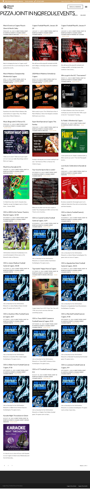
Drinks (44, 274)
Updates (75, 15)
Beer (56, 15)
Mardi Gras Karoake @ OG (12, 167)
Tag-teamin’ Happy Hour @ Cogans (44, 269)
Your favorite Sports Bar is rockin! (43, 170)
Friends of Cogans (77, 34)
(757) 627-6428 (40, 1)
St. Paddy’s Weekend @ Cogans (72, 120)
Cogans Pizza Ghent (65, 1)
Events (47, 15)
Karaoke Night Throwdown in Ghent (15, 416)
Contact (65, 15)
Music (11, 173)
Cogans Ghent (21, 32)
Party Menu (39, 15)
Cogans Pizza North (76, 1)
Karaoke (64, 174)
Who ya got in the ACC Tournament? (73, 75)
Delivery (83, 15)
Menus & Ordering (75, 6)
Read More (23, 34)
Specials (16, 34)
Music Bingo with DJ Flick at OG (14, 122)
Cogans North (8, 34)
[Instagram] (86, 1)
